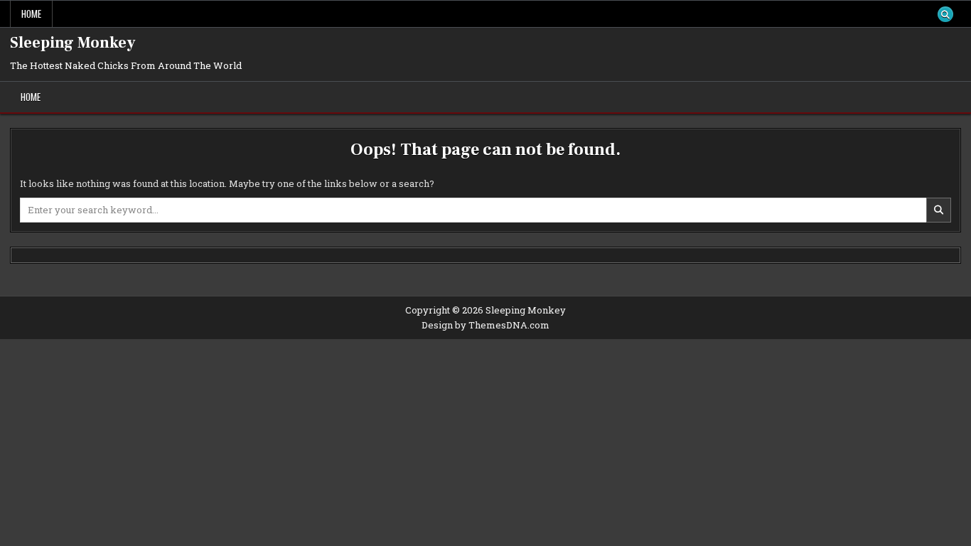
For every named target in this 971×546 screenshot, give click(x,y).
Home (31, 13)
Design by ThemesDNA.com (485, 324)
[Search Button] (945, 14)
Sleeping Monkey (73, 43)
